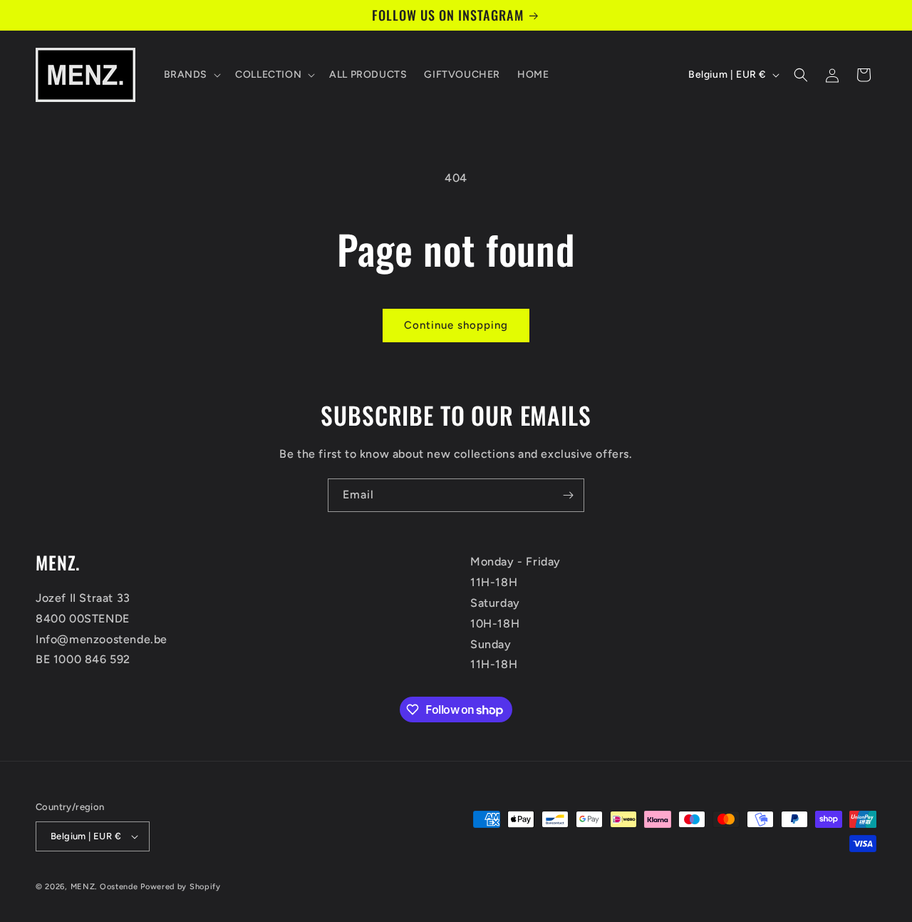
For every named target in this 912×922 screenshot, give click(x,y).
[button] (191, 75)
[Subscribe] (568, 495)
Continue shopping (456, 325)
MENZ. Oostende (104, 886)
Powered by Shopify (180, 886)
